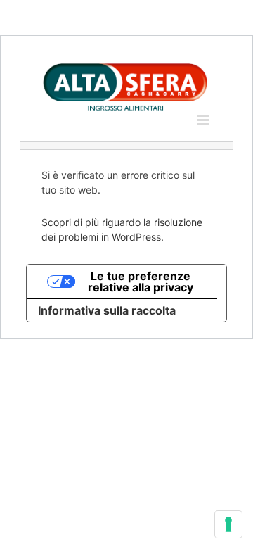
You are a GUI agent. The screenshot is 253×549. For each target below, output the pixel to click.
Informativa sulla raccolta (107, 310)
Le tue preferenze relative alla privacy (140, 281)
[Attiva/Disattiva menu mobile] (204, 120)
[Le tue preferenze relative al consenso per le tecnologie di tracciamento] (228, 524)
